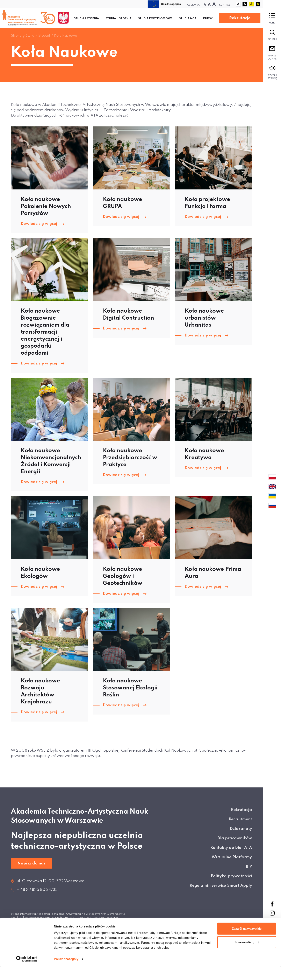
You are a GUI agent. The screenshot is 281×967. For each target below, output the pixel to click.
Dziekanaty (241, 829)
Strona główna (22, 35)
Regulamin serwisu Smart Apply (221, 886)
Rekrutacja (240, 18)
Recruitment (240, 819)
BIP (249, 867)
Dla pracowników (234, 838)
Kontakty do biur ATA (231, 848)
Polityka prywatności (231, 876)
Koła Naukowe (65, 35)
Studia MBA (187, 18)
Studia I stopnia (86, 18)
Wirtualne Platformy (232, 857)
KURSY (208, 18)
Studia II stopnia (118, 18)
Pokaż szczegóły (66, 959)
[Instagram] (272, 913)
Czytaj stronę (272, 77)
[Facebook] (272, 904)
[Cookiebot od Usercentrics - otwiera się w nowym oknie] (27, 959)
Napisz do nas (272, 57)
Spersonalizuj (244, 942)
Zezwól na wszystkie (246, 928)
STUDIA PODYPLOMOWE (155, 18)
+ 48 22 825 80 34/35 (37, 890)
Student (44, 35)
